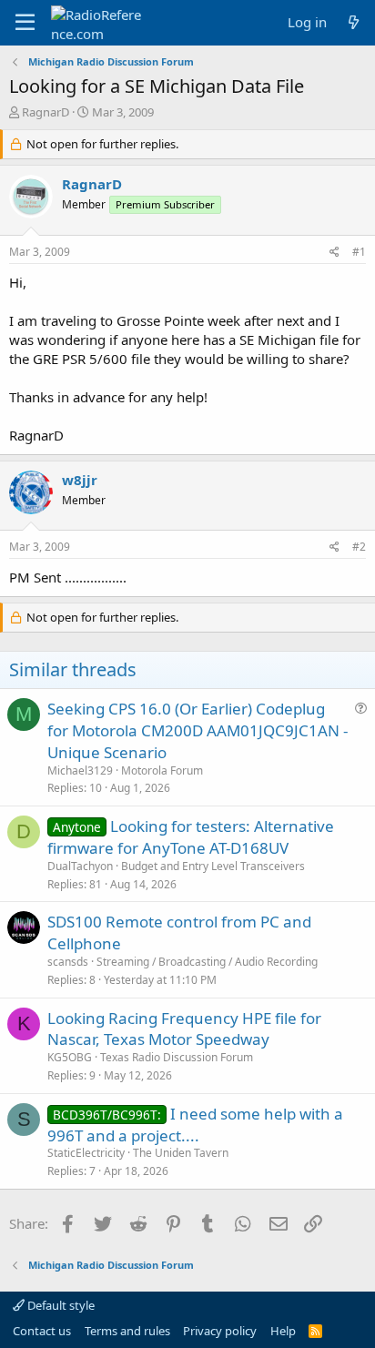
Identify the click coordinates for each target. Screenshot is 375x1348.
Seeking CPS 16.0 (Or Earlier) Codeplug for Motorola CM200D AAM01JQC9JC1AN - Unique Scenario (197, 730)
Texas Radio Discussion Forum (176, 1057)
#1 (359, 251)
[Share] (334, 252)
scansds (67, 961)
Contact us (42, 1331)
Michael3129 (80, 770)
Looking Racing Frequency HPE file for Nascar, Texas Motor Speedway (184, 1029)
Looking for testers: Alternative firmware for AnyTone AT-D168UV (190, 837)
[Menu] (25, 23)
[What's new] (353, 22)
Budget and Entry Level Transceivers (213, 866)
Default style (60, 1305)
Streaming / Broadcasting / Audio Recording (207, 961)
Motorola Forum (162, 770)
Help (283, 1331)
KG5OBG (69, 1057)
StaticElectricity (86, 1152)
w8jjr (79, 480)
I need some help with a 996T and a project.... (195, 1124)
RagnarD (45, 112)
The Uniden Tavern (180, 1152)
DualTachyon (80, 866)
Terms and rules (127, 1331)
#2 (359, 546)
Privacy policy (220, 1331)
